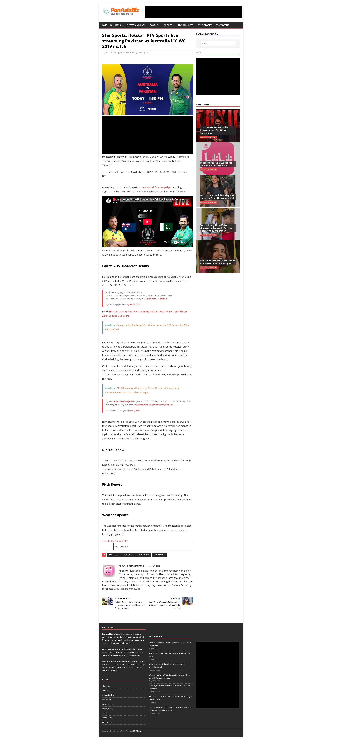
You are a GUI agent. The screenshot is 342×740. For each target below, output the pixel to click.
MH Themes (137, 731)
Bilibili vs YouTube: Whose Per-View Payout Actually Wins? (216, 164)
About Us (106, 686)
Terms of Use (107, 718)
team (134, 637)
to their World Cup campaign (154, 187)
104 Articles (153, 565)
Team (104, 713)
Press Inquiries (108, 704)
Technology (185, 25)
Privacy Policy (107, 708)
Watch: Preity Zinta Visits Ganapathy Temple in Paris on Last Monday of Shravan (216, 228)
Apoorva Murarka (127, 53)
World (154, 25)
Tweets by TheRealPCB (115, 541)
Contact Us (222, 25)
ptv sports (144, 555)
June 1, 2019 (134, 410)
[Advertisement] (193, 12)
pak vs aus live (128, 555)
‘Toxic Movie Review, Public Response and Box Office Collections (214, 130)
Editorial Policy (108, 695)
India (141, 53)
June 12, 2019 (111, 53)
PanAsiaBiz (107, 634)
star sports (159, 555)
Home (103, 25)
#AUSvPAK (151, 298)
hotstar (113, 555)
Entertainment (135, 25)
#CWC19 (163, 298)
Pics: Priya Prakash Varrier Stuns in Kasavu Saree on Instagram (217, 262)
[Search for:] (218, 43)
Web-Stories (205, 25)
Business (115, 25)
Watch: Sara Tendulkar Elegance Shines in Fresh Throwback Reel (217, 197)
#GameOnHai (142, 404)
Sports (168, 25)
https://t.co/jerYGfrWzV (124, 401)
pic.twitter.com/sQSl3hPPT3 (161, 404)
